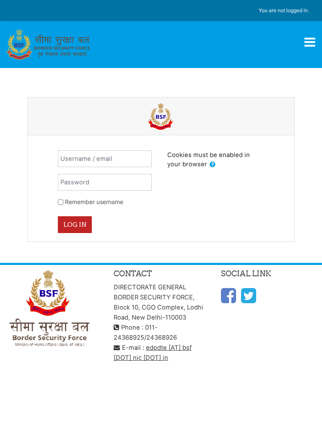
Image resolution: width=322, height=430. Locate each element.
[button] (212, 165)
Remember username (94, 201)
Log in (74, 224)
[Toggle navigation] (310, 42)
